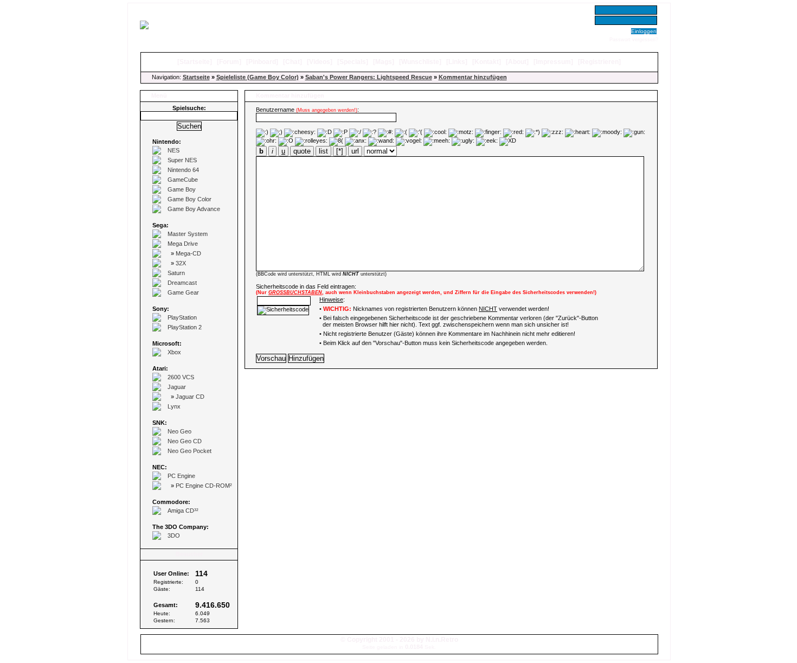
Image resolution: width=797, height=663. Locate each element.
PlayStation (182, 317)
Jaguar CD (190, 396)
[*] (339, 151)
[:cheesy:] (300, 133)
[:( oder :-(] (401, 133)
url (355, 151)
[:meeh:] (436, 141)
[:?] (369, 133)
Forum (229, 62)
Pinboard (262, 62)
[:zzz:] (552, 133)
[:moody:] (607, 133)
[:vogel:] (409, 141)
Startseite (194, 62)
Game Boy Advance (194, 209)
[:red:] (513, 133)
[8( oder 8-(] (336, 141)
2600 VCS (181, 377)
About (517, 62)
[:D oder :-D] (324, 133)
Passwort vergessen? (633, 39)
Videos (319, 62)
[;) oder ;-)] (276, 133)
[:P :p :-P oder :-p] (340, 133)
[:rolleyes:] (311, 141)
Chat (292, 62)
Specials (352, 62)
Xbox (174, 352)
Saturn (176, 273)
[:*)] (532, 133)
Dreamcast (182, 282)
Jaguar (177, 387)
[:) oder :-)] (262, 133)
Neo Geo (179, 431)
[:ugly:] (463, 141)
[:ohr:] (266, 141)
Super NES (182, 160)
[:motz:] (460, 133)
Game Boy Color (189, 199)
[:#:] (385, 133)
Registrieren (599, 62)
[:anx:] (356, 141)
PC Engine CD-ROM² (204, 485)
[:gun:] (634, 133)
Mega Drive (183, 243)
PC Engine (181, 476)
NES (173, 150)
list (323, 151)
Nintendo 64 (183, 170)
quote (302, 151)
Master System (187, 234)
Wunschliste (420, 62)
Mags (383, 62)
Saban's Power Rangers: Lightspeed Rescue (368, 77)
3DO (174, 535)
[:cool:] (435, 133)
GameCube (183, 179)
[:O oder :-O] (285, 141)
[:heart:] (577, 133)
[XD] (507, 141)
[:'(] (415, 133)
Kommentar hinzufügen (473, 77)
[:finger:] (488, 133)
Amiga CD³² (183, 510)
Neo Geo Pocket (189, 451)
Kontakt (486, 62)
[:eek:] (487, 141)
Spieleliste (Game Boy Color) (257, 77)
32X (181, 263)
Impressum (553, 62)
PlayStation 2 (184, 327)
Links (456, 62)
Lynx (174, 406)
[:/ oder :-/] (355, 133)
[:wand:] (381, 141)
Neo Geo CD (184, 441)
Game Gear (183, 292)
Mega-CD (188, 253)
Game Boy (181, 189)
